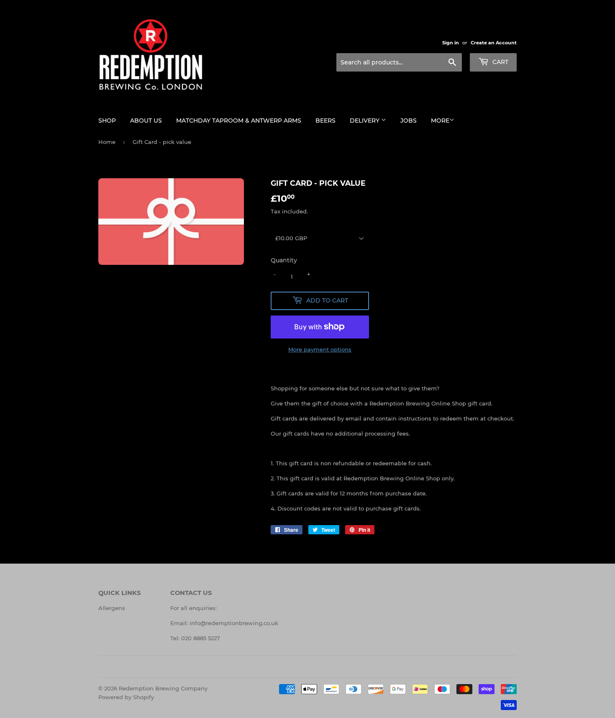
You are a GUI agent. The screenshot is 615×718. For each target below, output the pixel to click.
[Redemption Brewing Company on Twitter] (283, 667)
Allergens (111, 608)
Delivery (365, 120)
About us (146, 120)
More (440, 120)
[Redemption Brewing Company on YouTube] (327, 667)
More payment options (319, 349)
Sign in (450, 43)
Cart (499, 62)
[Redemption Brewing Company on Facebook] (298, 667)
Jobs (408, 120)
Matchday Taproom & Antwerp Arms (238, 120)
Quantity (284, 260)
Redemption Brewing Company (163, 688)
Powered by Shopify (126, 697)
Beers (325, 120)
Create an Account (494, 43)
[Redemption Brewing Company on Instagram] (312, 667)
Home (106, 141)
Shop (107, 120)
